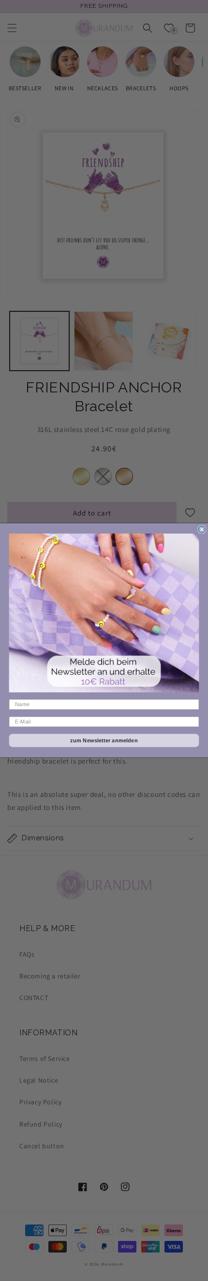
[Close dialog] (201, 529)
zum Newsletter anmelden (104, 740)
